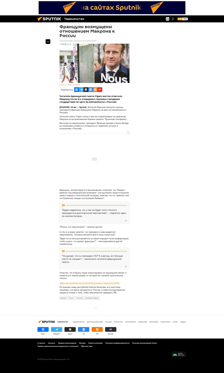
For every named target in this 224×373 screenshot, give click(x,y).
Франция (63, 298)
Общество (142, 322)
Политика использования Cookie (144, 343)
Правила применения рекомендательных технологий (57, 346)
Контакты (51, 343)
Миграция (153, 322)
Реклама (82, 343)
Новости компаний (95, 343)
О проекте (41, 343)
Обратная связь (87, 346)
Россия (71, 298)
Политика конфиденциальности (117, 343)
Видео (183, 322)
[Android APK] (179, 354)
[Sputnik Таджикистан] (50, 22)
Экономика (130, 322)
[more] (126, 220)
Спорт (175, 322)
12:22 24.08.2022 (66, 41)
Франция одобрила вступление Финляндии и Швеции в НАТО (89, 283)
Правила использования (67, 343)
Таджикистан (78, 322)
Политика (80, 298)
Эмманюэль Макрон (92, 298)
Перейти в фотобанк (73, 85)
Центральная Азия (95, 322)
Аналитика (165, 322)
